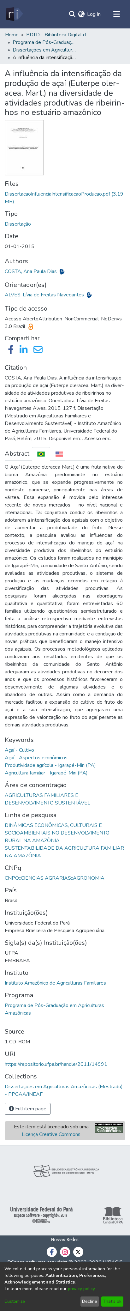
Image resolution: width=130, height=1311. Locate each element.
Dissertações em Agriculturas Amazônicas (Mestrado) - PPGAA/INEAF (44, 49)
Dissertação (18, 224)
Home (12, 34)
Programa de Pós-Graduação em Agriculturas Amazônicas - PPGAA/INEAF (44, 42)
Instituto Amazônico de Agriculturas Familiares (55, 983)
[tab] (41, 454)
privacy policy (81, 1289)
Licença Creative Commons (51, 1134)
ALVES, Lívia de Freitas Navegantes (45, 294)
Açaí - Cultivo (19, 750)
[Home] (14, 14)
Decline (89, 1301)
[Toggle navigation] (116, 14)
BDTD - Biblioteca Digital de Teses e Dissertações (57, 34)
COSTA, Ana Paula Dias (31, 271)
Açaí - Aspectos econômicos (36, 757)
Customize (14, 1301)
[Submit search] (72, 14)
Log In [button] (94, 14)
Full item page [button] (30, 1108)
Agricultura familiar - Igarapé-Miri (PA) (46, 772)
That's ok (112, 1301)
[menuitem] (81, 14)
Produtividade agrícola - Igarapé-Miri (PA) (50, 765)
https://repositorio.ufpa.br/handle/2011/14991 (56, 1064)
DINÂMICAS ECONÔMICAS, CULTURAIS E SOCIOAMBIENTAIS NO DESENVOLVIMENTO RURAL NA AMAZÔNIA (57, 833)
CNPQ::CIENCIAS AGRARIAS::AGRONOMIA (54, 878)
